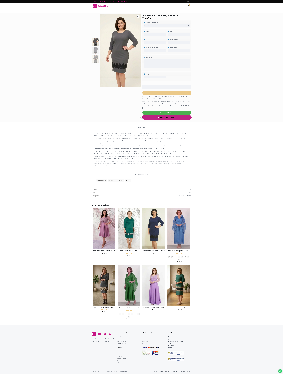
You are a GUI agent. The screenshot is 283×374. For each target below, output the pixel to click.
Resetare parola (146, 343)
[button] (138, 16)
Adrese (144, 339)
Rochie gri (128, 180)
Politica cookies (121, 354)
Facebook (171, 343)
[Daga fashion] (100, 5)
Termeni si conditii (121, 356)
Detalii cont (145, 341)
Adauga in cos (167, 93)
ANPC (118, 360)
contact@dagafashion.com (176, 341)
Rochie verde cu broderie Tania (179, 307)
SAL (118, 362)
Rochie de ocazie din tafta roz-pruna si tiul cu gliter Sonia (104, 251)
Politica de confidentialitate (124, 352)
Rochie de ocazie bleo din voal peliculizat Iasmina (179, 251)
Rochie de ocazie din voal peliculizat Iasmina (129, 308)
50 (188, 256)
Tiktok (170, 347)
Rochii (98, 184)
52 (179, 259)
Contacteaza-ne (121, 339)
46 (182, 256)
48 (185, 256)
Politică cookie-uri (159, 371)
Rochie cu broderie (102, 180)
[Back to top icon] (275, 371)
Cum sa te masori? (185, 1)
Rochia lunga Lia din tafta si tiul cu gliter (154, 307)
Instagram (171, 345)
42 (176, 256)
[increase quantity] (190, 87)
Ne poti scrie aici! (173, 339)
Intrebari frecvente (122, 343)
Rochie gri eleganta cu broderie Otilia (104, 307)
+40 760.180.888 (173, 337)
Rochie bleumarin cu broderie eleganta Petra (154, 251)
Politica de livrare (121, 358)
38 (169, 256)
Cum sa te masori (121, 341)
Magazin (119, 337)
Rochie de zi (111, 180)
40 (172, 256)
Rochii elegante (111, 184)
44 (179, 256)
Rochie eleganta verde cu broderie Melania (129, 251)
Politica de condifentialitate (172, 371)
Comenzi (144, 337)
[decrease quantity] (144, 87)
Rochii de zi (103, 184)
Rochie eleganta (120, 180)
